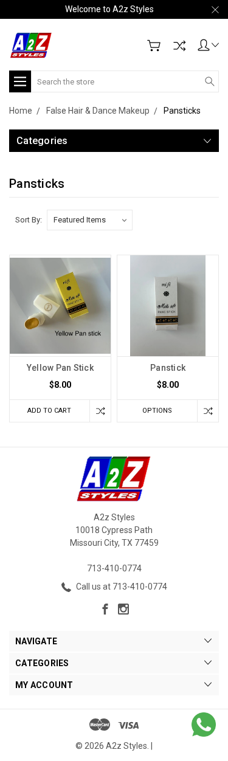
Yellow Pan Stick (60, 368)
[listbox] (90, 220)
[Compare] (179, 45)
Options (157, 411)
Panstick (167, 368)
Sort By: (28, 219)
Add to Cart (49, 411)
